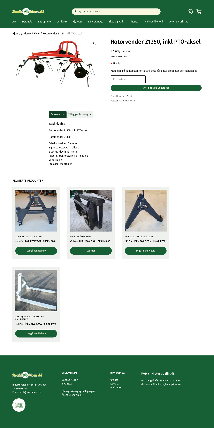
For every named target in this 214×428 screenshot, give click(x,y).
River (37, 33)
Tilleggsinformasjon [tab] (79, 114)
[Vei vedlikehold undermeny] (164, 21)
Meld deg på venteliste (156, 87)
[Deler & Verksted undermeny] (190, 21)
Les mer (91, 250)
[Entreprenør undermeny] (53, 21)
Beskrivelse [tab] (57, 114)
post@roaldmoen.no (30, 392)
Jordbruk (26, 33)
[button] (94, 43)
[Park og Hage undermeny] (104, 21)
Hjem (15, 33)
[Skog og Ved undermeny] (124, 21)
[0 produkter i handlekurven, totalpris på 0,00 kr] (199, 11)
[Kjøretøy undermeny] (84, 21)
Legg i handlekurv (36, 250)
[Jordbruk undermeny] (68, 21)
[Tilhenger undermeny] (141, 21)
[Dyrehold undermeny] (34, 21)
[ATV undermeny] (17, 21)
